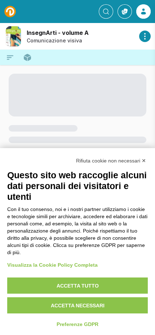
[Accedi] (143, 11)
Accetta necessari (78, 305)
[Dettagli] (145, 36)
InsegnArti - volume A (58, 32)
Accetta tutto (78, 286)
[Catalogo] (125, 11)
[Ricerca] (106, 11)
